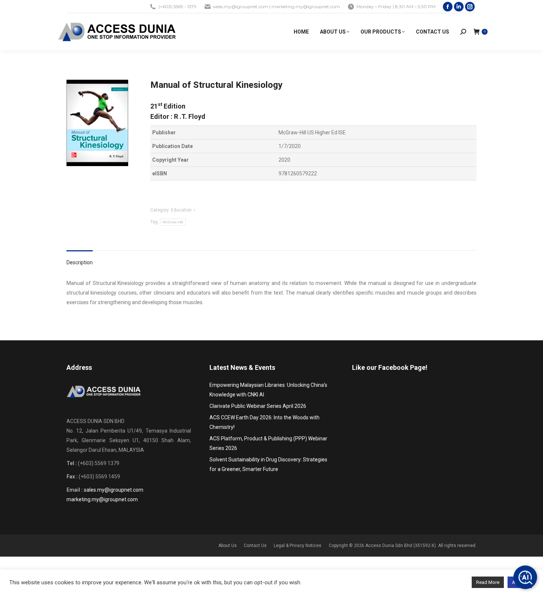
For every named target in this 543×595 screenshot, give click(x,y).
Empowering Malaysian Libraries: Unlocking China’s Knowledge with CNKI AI (268, 390)
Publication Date (172, 146)
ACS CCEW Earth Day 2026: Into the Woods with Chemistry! (264, 422)
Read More (487, 582)
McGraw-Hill (173, 222)
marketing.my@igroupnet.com (102, 499)
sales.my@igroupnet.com (113, 490)
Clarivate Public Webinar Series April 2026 (257, 406)
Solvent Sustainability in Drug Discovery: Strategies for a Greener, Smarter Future (268, 464)
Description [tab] (79, 262)
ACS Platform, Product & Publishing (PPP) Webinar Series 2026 (268, 443)
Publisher (164, 132)
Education (181, 210)
